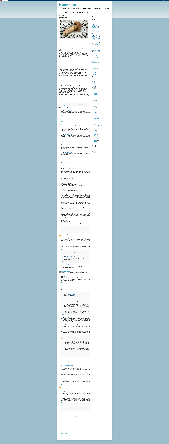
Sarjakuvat (93, 48)
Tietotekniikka (98, 50)
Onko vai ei (95, 106)
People (94, 54)
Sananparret (97, 57)
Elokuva (99, 38)
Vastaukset (63, 292)
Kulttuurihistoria (95, 27)
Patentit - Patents (95, 43)
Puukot (93, 57)
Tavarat (98, 41)
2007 (94, 151)
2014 (94, 92)
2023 (94, 81)
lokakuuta (95, 95)
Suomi (97, 42)
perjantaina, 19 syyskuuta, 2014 (71, 294)
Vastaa (62, 115)
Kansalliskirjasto (94, 56)
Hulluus (93, 44)
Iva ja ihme (95, 101)
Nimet (94, 51)
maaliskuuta (95, 140)
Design (93, 55)
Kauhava (96, 39)
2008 (94, 150)
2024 (94, 80)
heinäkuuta (95, 135)
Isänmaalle (95, 100)
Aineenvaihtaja (96, 126)
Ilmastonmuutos (96, 47)
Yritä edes (95, 130)
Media (96, 28)
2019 (94, 86)
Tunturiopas (95, 105)
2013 (94, 144)
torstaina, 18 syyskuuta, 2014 (69, 110)
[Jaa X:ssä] (80, 104)
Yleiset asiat (63, 105)
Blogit (99, 34)
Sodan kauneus (96, 123)
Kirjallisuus (94, 24)
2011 (94, 146)
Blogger (90, 438)
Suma (94, 129)
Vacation (93, 58)
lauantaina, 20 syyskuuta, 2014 (70, 405)
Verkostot (93, 50)
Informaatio (94, 36)
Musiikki (93, 32)
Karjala (98, 56)
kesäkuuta (95, 136)
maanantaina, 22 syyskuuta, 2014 (71, 228)
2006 (94, 152)
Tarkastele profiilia (94, 20)
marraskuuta (96, 94)
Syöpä (95, 111)
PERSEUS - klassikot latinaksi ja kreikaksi (96, 72)
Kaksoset (95, 132)
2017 (94, 88)
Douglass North (97, 61)
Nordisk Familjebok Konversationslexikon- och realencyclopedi (96, 68)
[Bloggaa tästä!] (79, 104)
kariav (62, 271)
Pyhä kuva (95, 108)
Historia (93, 26)
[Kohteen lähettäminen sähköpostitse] (78, 104)
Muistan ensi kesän (96, 118)
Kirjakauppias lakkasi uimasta (98, 125)
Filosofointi (94, 25)
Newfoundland (96, 107)
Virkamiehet (97, 54)
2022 (94, 82)
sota (97, 44)
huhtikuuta (95, 139)
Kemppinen (67, 4)
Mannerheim (93, 62)
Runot (96, 35)
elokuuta (95, 134)
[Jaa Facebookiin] (81, 104)
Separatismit (95, 112)
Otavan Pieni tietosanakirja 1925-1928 (96, 70)
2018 (94, 87)
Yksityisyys (93, 45)
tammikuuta (95, 142)
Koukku (95, 102)
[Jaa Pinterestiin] (82, 104)
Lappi (93, 42)
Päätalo (93, 61)
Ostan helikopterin (96, 119)
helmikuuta (95, 141)
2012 (94, 145)
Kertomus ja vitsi (96, 113)
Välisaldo (95, 117)
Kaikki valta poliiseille (97, 99)
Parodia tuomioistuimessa (97, 120)
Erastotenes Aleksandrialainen (68, 337)
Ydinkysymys (95, 114)
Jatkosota (97, 55)
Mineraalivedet (97, 58)
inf (98, 62)
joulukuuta (95, 93)
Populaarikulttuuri (94, 49)
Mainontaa (95, 124)
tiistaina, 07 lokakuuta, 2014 (68, 412)
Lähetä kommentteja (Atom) (65, 433)
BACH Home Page (95, 64)
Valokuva (93, 41)
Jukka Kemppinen (95, 15)
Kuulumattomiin (96, 131)
